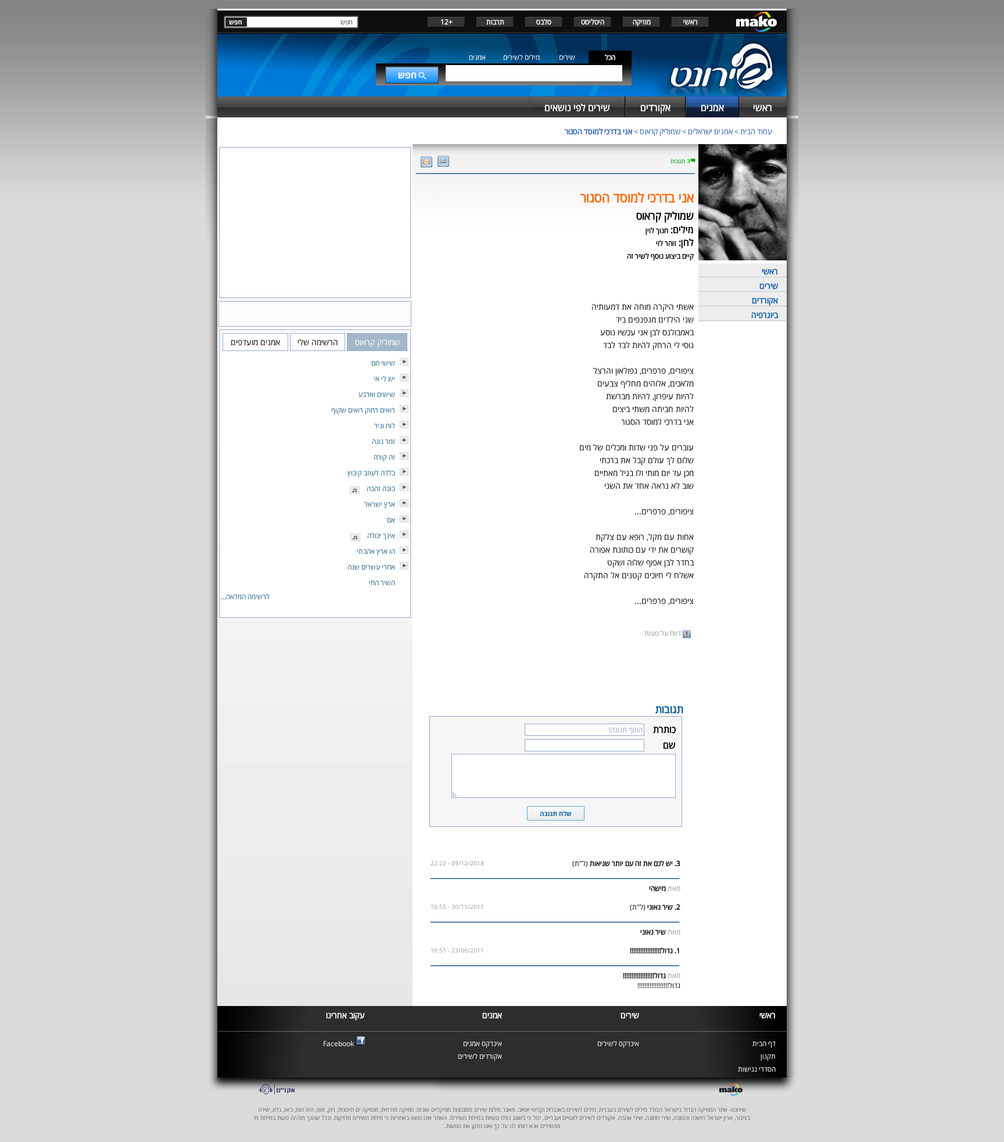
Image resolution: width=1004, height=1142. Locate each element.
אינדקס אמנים (482, 1043)
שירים (567, 57)
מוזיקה (642, 22)
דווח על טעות (663, 633)
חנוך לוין (657, 230)
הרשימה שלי (317, 342)
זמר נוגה (383, 441)
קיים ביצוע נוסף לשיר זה (660, 256)
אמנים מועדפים (255, 342)
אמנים (477, 57)
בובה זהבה (381, 488)
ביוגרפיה (764, 314)
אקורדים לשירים (480, 1056)
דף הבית (764, 1043)
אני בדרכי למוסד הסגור (598, 131)
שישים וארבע (376, 394)
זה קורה (384, 457)
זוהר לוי (666, 243)
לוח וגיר (384, 426)
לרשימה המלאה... (245, 597)
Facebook (338, 1043)
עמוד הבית (756, 131)
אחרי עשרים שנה (371, 567)
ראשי (690, 22)
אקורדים (765, 300)
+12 (446, 22)
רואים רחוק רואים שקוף (363, 410)
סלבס (543, 22)
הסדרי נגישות (757, 1069)
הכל (610, 57)
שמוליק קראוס (660, 131)
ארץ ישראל (379, 504)
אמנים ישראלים (710, 131)
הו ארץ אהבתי (376, 551)
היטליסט (592, 22)
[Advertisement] (555, 669)
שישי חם (383, 363)
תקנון (768, 1056)
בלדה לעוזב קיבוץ (371, 473)
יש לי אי (384, 379)
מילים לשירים (521, 57)
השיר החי (382, 583)
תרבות (495, 22)
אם (391, 520)
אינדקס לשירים (618, 1043)
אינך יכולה (381, 535)
